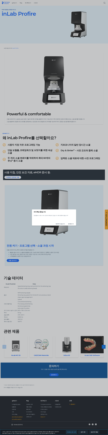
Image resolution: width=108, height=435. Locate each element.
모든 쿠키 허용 (94, 432)
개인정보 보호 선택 (71, 432)
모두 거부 (83, 432)
